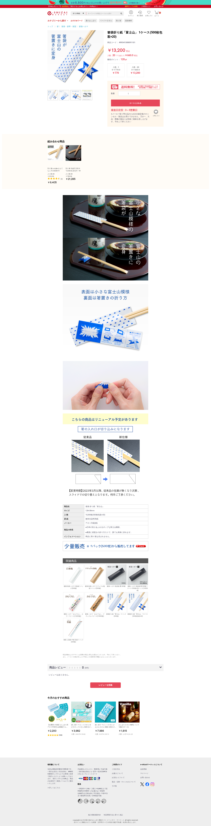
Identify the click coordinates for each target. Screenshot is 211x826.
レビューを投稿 (105, 685)
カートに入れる (135, 103)
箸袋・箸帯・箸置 (68, 26)
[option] (75, 58)
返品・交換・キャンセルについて (124, 782)
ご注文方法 (116, 769)
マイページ (144, 773)
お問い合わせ (159, 6)
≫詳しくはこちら (53, 788)
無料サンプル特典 (131, 6)
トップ (50, 26)
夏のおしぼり (91, 21)
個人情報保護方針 (94, 815)
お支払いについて (118, 777)
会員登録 (65, 6)
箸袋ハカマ (83, 26)
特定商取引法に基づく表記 (113, 815)
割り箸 (118, 21)
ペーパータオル (106, 21)
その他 (114, 786)
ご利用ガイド (146, 6)
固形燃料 (128, 21)
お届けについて (117, 773)
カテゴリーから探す (57, 20)
